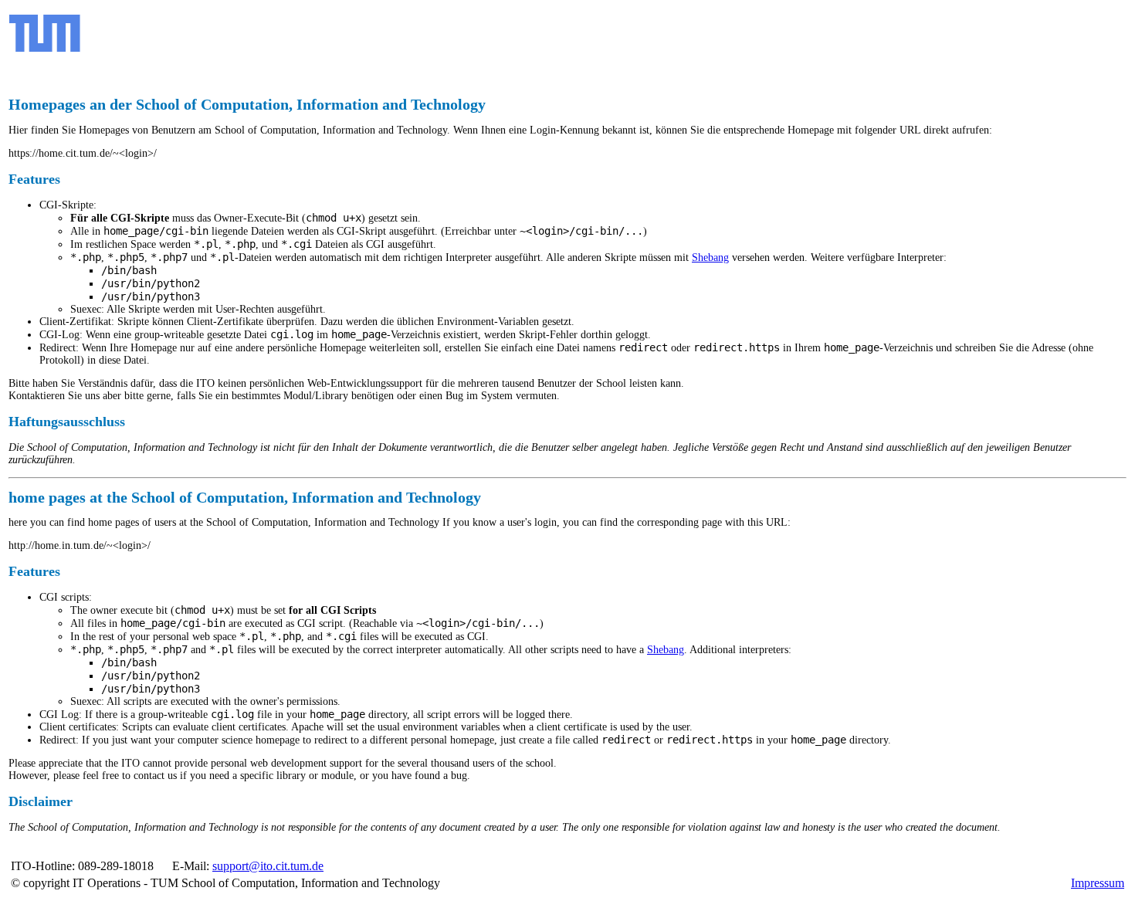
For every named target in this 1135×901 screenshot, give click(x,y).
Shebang (710, 257)
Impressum (1097, 882)
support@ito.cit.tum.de (268, 865)
